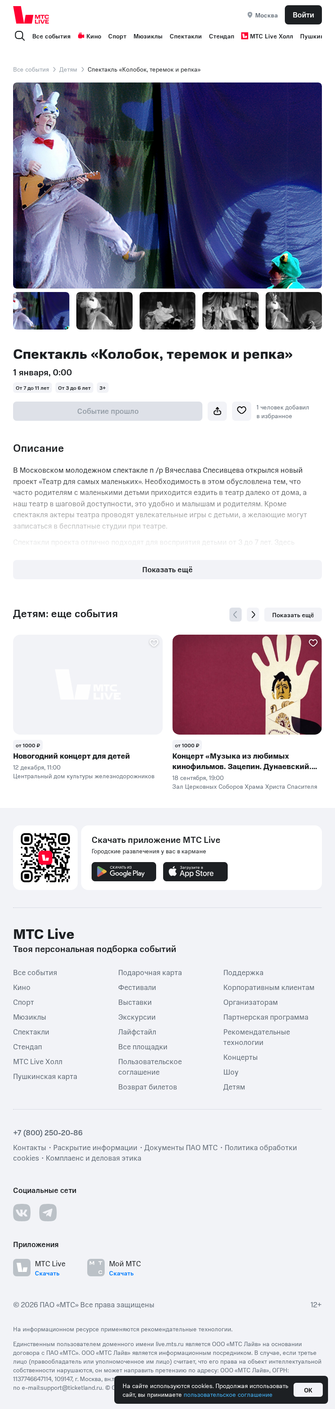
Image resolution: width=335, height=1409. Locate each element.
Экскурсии (137, 1016)
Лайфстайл (137, 1031)
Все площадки (143, 1046)
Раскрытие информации (95, 1147)
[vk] (22, 1212)
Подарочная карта (150, 972)
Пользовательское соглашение (150, 1066)
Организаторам (250, 1002)
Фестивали (137, 987)
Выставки (135, 1002)
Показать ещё (167, 569)
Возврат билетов (147, 1086)
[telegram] (48, 1212)
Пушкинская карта (45, 1076)
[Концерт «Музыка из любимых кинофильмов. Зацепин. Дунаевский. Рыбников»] (247, 685)
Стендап (221, 35)
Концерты (240, 1057)
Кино (93, 35)
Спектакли (186, 35)
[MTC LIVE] (31, 14)
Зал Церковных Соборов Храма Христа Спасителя (244, 786)
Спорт (117, 35)
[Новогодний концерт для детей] (88, 685)
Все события (51, 35)
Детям (68, 69)
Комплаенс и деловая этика (93, 1157)
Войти (303, 14)
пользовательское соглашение (228, 1394)
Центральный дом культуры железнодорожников (83, 775)
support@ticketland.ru (71, 1387)
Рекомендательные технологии (256, 1036)
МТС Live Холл (271, 35)
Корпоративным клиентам (268, 987)
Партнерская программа (265, 1016)
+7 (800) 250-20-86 (48, 1132)
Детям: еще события (65, 613)
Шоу (231, 1071)
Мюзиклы (148, 35)
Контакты (29, 1147)
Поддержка (243, 972)
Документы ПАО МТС (181, 1147)
